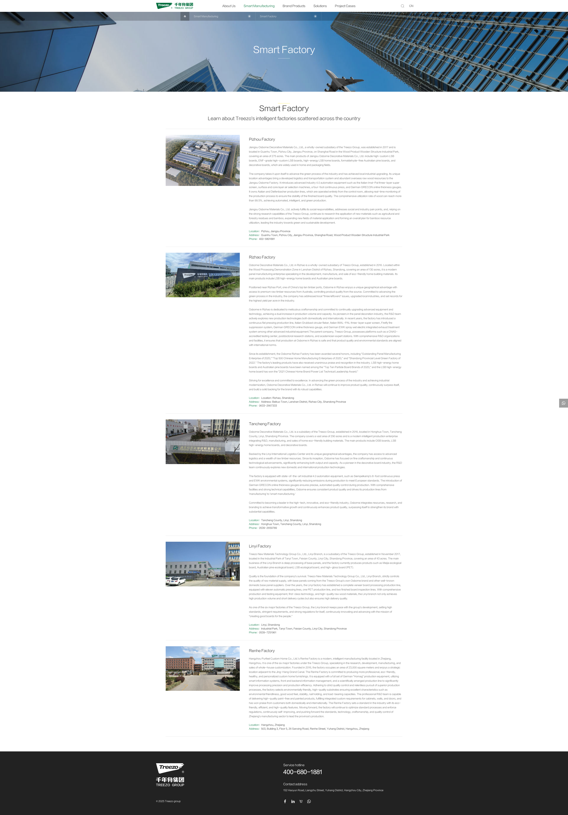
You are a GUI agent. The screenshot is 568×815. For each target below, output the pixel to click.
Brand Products (294, 5)
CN (411, 6)
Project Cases (345, 5)
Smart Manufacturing (259, 5)
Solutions (320, 5)
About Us (229, 5)
